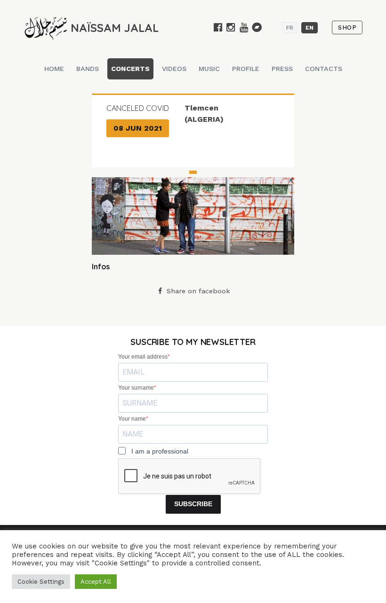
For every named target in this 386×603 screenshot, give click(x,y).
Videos (174, 68)
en (310, 27)
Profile (245, 68)
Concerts (130, 68)
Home (54, 68)
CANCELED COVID (137, 108)
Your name (132, 418)
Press (282, 68)
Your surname (136, 387)
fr (289, 27)
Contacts (323, 68)
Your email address (143, 356)
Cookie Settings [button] (40, 581)
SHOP (347, 27)
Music (209, 68)
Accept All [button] (95, 581)
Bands (87, 68)
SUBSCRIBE (193, 504)
